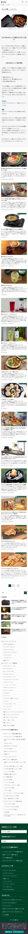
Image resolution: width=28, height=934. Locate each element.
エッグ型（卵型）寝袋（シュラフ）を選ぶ (13, 768)
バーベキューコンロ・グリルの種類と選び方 (12, 736)
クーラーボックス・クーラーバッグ (10, 679)
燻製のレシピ (6, 660)
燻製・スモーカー (7, 722)
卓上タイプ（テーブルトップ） (10, 751)
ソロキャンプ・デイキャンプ (9, 687)
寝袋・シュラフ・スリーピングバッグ (11, 714)
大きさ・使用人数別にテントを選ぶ (11, 798)
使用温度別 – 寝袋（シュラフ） (10, 774)
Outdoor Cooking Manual (8, 644)
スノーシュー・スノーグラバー (9, 685)
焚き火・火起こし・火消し (9, 720)
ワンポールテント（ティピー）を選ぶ (12, 785)
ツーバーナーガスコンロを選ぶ (10, 809)
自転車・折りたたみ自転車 (9, 725)
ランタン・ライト (7, 709)
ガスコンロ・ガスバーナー (9, 674)
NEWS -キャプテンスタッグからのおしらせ (12, 911)
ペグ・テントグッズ (7, 706)
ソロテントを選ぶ (8, 790)
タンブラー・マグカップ (8, 690)
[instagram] (14, 920)
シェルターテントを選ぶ (9, 787)
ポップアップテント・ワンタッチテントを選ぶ (14, 793)
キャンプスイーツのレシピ (9, 646)
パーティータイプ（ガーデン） (10, 756)
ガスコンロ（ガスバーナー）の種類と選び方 (12, 801)
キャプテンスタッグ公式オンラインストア (12, 899)
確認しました (8, 931)
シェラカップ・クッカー (8, 682)
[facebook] (10, 920)
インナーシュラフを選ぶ (9, 771)
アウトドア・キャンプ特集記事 (10, 663)
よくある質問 (6, 914)
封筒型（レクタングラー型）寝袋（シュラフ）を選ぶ (14, 762)
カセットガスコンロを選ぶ (9, 804)
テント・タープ (6, 695)
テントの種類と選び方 (8, 777)
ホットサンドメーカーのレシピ (9, 652)
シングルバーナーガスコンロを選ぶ (11, 806)
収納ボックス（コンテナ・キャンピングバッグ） (13, 712)
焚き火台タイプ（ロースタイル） (11, 746)
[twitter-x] (12, 920)
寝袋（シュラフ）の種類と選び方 (10, 759)
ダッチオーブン (6, 693)
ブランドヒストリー (7, 906)
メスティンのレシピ (7, 655)
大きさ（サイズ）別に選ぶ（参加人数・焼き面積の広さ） (15, 740)
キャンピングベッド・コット (9, 676)
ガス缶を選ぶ (7, 812)
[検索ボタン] (22, 2)
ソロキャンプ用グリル (8, 748)
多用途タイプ (7, 754)
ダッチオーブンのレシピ (8, 649)
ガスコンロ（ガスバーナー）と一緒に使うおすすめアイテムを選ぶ (15, 815)
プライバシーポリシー (18, 931)
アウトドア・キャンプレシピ (9, 641)
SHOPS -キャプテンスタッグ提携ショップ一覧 (13, 908)
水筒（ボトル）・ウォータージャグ (10, 717)
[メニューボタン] (26, 2)
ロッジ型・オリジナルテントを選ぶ (11, 795)
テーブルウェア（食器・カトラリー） (11, 698)
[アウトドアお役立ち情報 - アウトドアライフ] (4, 2)
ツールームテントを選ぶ (9, 782)
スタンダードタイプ (8, 743)
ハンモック (5, 701)
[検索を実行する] (25, 592)
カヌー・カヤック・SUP (8, 671)
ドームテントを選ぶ (8, 779)
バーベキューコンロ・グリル (9, 703)
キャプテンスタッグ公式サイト (10, 902)
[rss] (17, 920)
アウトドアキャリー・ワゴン (9, 666)
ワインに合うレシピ (7, 657)
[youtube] (15, 920)
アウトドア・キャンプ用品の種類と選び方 (12, 733)
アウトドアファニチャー (8, 668)
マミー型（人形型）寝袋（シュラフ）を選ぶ (13, 766)
